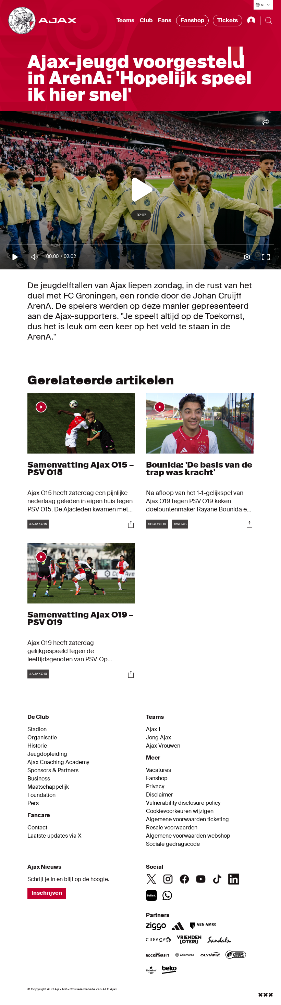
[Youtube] (200, 879)
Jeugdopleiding (47, 754)
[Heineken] (151, 970)
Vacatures (158, 770)
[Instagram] (167, 879)
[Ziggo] (156, 926)
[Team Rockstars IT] (157, 955)
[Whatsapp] (167, 895)
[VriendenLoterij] (188, 940)
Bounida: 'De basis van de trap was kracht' (199, 468)
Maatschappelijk (48, 787)
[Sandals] (219, 940)
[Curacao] (158, 940)
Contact (37, 827)
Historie (37, 745)
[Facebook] (184, 879)
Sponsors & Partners (52, 770)
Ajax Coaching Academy (58, 762)
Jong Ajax (158, 737)
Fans (164, 20)
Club (146, 20)
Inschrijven (47, 892)
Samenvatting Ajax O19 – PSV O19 (80, 618)
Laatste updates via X (54, 835)
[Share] (131, 524)
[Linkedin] (233, 879)
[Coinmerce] (185, 955)
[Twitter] (151, 879)
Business (38, 778)
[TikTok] (217, 879)
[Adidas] (177, 926)
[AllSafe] (235, 955)
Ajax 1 (153, 729)
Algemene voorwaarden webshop (188, 835)
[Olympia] (210, 955)
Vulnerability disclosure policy (183, 803)
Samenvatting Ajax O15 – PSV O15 (80, 468)
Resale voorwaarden (171, 827)
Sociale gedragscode (173, 844)
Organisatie (42, 737)
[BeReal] (151, 895)
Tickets (227, 20)
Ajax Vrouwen (163, 745)
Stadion (37, 729)
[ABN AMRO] (203, 926)
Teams (125, 20)
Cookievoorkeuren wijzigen (179, 811)
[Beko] (169, 970)
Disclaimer (159, 794)
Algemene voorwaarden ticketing (187, 819)
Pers (33, 803)
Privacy (155, 786)
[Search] (269, 20)
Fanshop (192, 20)
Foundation (41, 795)
